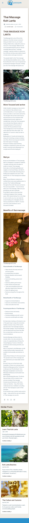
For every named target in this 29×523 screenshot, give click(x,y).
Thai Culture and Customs (11, 500)
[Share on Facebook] (4, 400)
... (17, 438)
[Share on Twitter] (8, 400)
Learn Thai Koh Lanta (10, 429)
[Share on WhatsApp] (11, 400)
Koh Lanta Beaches (9, 465)
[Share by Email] (14, 400)
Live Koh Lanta (9, 26)
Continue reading (6, 440)
